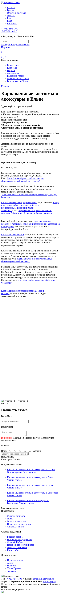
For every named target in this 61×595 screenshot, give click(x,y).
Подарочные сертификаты (20, 545)
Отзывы (11, 15)
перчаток (37, 221)
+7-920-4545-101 (13, 578)
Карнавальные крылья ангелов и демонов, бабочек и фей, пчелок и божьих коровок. (27, 211)
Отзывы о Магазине (17, 547)
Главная (11, 7)
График (11, 10)
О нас (10, 518)
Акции (10, 563)
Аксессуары (13, 73)
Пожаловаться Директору (20, 539)
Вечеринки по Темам (17, 81)
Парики (11, 70)
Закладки (11, 571)
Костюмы (12, 68)
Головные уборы (15, 76)
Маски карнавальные (18, 78)
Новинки (11, 565)
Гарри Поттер (14, 65)
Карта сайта (13, 550)
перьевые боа (30, 202)
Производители (15, 560)
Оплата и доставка (16, 13)
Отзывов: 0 (22, 401)
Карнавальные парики (12, 234)
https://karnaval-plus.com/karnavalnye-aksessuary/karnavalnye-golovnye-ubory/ (22, 179)
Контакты (12, 23)
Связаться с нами (15, 526)
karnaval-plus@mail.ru (43, 578)
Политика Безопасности (19, 524)
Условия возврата (16, 516)
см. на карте (49, 581)
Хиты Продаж (14, 568)
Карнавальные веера (11, 202)
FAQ (9, 21)
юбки (15, 205)
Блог (9, 18)
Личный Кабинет (16, 542)
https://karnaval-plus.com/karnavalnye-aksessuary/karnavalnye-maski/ (27, 260)
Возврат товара (15, 536)
